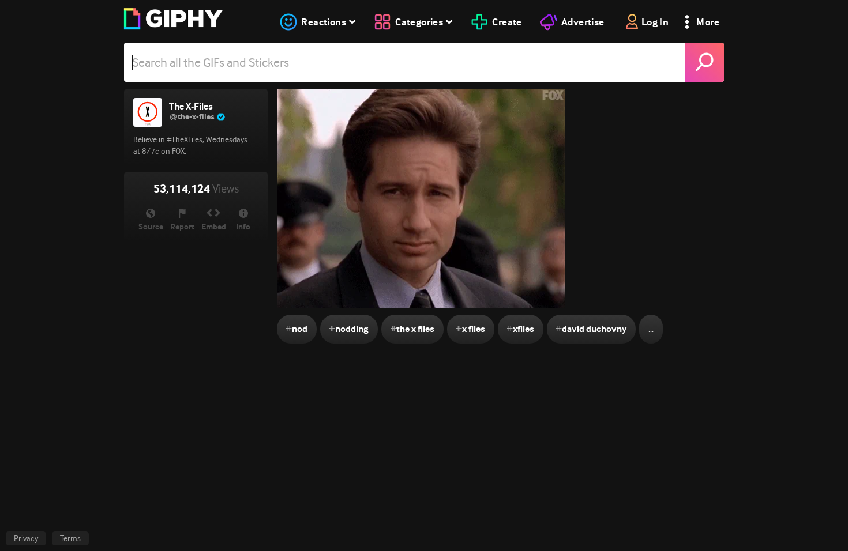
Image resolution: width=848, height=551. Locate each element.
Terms (70, 538)
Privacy (26, 538)
